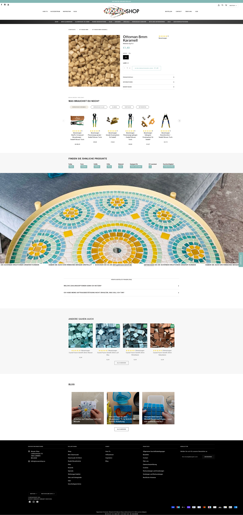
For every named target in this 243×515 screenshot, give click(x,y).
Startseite (72, 29)
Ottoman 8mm (83, 29)
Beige (71, 167)
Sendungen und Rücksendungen (153, 474)
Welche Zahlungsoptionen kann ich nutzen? (82, 286)
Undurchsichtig (169, 167)
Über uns (188, 11)
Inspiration (67, 11)
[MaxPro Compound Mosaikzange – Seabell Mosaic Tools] (77, 120)
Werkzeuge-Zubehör (74, 474)
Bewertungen (127, 87)
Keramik (70, 468)
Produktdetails (128, 77)
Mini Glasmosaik (73, 455)
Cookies (145, 468)
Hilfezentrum (55, 11)
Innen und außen (136, 167)
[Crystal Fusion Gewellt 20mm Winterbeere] (135, 335)
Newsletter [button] (184, 446)
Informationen (128, 82)
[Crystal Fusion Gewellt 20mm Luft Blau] (108, 335)
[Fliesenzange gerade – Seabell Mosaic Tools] (95, 120)
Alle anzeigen (121, 363)
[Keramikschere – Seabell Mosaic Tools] (165, 120)
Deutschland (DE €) (47, 493)
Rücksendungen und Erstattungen (153, 471)
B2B (197, 11)
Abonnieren (208, 456)
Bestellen (168, 11)
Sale (69, 481)
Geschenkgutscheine (74, 484)
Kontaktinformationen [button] (35, 446)
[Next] (179, 120)
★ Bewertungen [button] (241, 260)
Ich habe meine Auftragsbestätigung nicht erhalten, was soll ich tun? (94, 292)
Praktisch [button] (146, 446)
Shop (69, 451)
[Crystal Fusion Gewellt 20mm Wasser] (81, 335)
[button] (163, 36)
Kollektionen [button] (72, 446)
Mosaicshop (33, 497)
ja (150, 167)
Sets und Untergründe (75, 477)
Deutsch (232, 5)
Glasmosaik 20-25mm (75, 458)
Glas (120, 167)
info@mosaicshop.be (77, 265)
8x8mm (97, 167)
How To (45, 11)
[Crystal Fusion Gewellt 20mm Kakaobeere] (162, 335)
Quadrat (83, 167)
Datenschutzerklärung (150, 464)
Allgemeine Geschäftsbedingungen (154, 451)
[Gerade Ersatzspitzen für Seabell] (112, 120)
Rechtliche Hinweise (149, 477)
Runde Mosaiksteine (74, 461)
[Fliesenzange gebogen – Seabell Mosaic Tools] (130, 120)
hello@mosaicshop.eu (38, 461)
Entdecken (103, 265)
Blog (75, 11)
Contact (179, 11)
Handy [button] (107, 446)
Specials (70, 471)
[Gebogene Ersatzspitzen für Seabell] (148, 120)
